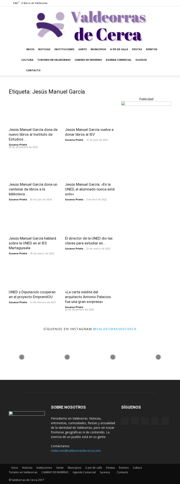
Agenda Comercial (118, 59)
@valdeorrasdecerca (115, 329)
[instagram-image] (21, 356)
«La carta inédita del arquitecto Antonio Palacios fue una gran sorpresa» (88, 297)
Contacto (33, 70)
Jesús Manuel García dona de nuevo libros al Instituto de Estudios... (33, 134)
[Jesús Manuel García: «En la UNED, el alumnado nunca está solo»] (90, 167)
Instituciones (64, 49)
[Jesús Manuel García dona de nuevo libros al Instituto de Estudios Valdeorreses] (34, 112)
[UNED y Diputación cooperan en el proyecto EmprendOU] (34, 274)
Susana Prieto (18, 144)
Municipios (98, 49)
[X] (160, 3)
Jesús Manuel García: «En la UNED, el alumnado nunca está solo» (90, 189)
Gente (82, 49)
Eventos (151, 49)
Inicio (30, 49)
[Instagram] (146, 3)
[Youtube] (168, 3)
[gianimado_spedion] (146, 104)
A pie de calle (119, 49)
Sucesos (141, 59)
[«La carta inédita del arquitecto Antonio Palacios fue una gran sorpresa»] (90, 274)
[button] (166, 49)
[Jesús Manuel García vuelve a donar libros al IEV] (90, 112)
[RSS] (153, 3)
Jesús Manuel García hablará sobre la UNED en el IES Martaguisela (32, 243)
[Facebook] (139, 3)
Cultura (27, 59)
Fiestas (137, 49)
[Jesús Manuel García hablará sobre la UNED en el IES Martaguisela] (34, 220)
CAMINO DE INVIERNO (88, 59)
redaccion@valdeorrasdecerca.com (76, 450)
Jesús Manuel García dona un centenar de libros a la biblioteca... (33, 189)
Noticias (44, 49)
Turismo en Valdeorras (54, 59)
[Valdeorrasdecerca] (90, 25)
